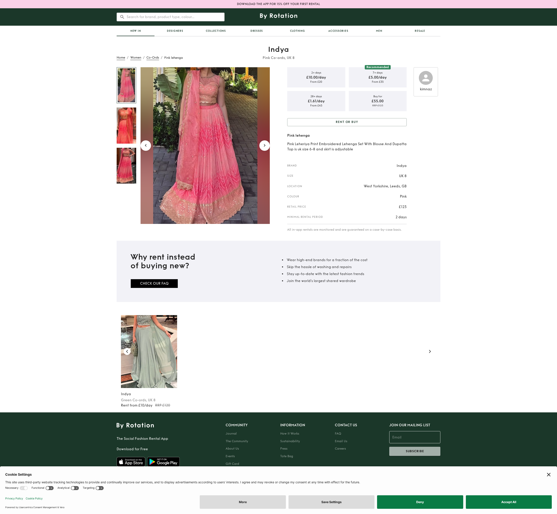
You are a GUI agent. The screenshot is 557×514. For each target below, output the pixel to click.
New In (135, 30)
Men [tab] (379, 30)
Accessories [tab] (338, 30)
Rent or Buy (347, 122)
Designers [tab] (175, 30)
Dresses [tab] (256, 30)
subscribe (415, 451)
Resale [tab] (420, 30)
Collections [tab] (216, 30)
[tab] (135, 31)
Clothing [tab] (297, 30)
